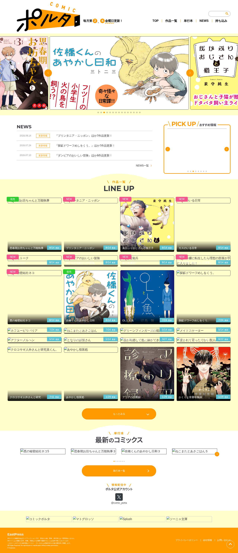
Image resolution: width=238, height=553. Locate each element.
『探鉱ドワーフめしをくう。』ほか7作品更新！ (85, 145)
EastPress (15, 534)
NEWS (204, 20)
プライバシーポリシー (187, 540)
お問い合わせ (224, 540)
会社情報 (207, 540)
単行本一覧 (119, 470)
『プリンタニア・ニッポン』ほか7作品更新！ (83, 135)
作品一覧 (171, 20)
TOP (155, 20)
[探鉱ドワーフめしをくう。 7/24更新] (204, 273)
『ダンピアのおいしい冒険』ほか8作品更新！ (83, 155)
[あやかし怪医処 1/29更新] (91, 350)
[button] (98, 112)
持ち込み (221, 20)
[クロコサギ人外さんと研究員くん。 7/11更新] (35, 350)
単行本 (188, 20)
